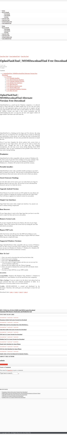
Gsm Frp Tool (5, 18)
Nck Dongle (7, 14)
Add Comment (3, 66)
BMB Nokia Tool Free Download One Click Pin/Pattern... (14, 324)
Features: (8, 76)
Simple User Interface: (14, 83)
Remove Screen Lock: (14, 86)
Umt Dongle (7, 15)
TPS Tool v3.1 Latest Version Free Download (11, 334)
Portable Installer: (13, 78)
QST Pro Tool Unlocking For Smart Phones (10, 349)
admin (2, 67)
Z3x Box (6, 17)
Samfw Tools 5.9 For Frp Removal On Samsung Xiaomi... (14, 353)
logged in (9, 370)
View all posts (4, 364)
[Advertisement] (19, 3)
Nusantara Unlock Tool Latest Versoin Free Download (13, 320)
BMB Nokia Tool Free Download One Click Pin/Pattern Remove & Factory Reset (21, 393)
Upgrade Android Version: (15, 81)
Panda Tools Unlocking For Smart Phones (10, 344)
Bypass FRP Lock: (13, 87)
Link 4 (25, 292)
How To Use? (11, 90)
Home (3, 10)
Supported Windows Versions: (16, 89)
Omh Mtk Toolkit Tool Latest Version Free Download (13, 329)
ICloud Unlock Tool (7, 21)
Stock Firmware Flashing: (15, 79)
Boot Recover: (12, 84)
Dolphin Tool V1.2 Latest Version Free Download (12, 339)
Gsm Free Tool (5, 20)
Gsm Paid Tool (15, 341)
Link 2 (16, 292)
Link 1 (11, 292)
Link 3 (21, 292)
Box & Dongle (5, 12)
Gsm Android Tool (6, 23)
